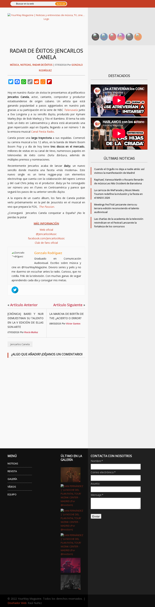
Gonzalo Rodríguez (48, 253)
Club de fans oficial (46, 242)
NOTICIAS (13, 463)
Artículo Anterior (23, 305)
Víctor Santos (73, 323)
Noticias (25, 64)
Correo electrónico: (103, 472)
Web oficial (46, 229)
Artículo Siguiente (69, 305)
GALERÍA (12, 479)
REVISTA (12, 471)
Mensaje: (97, 495)
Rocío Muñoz (31, 332)
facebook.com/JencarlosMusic (46, 238)
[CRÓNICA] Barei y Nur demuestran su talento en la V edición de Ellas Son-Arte (25, 320)
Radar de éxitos (43, 64)
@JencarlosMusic (46, 234)
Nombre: (97, 461)
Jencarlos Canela (20, 344)
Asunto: (95, 483)
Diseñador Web (17, 603)
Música (14, 64)
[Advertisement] (121, 19)
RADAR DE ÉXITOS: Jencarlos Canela (46, 54)
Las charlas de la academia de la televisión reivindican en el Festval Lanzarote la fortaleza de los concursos (118, 222)
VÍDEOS (12, 486)
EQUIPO (12, 494)
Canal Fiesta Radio (42, 131)
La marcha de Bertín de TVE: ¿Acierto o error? (66, 316)
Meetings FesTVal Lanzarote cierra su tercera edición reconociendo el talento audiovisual (116, 208)
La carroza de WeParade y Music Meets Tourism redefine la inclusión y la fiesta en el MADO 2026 (118, 193)
